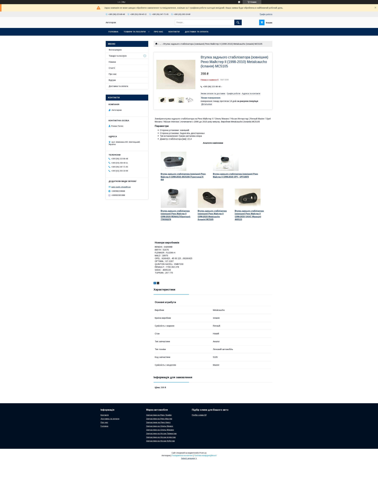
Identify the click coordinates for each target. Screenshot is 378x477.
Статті (112, 68)
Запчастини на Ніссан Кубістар (160, 441)
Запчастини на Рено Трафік (159, 415)
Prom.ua (202, 453)
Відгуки (112, 80)
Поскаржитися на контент (182, 456)
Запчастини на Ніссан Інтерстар (161, 437)
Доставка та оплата (196, 32)
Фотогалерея (115, 50)
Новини (112, 62)
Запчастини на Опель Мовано (160, 430)
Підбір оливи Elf (199, 415)
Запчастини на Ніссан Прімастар (161, 433)
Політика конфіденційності (205, 456)
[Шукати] (238, 22)
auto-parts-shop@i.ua (121, 187)
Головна (113, 32)
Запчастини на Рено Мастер (159, 419)
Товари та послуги (135, 32)
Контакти (174, 32)
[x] (158, 283)
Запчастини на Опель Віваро (159, 426)
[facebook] (155, 283)
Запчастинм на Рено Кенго (158, 422)
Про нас (158, 32)
